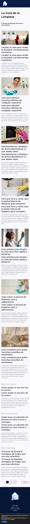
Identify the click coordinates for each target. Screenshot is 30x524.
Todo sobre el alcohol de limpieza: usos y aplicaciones (13, 299)
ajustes (13, 519)
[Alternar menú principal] (27, 3)
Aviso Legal (15, 505)
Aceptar (4, 521)
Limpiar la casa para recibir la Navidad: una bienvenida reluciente (14, 49)
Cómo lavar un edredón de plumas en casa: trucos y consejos (14, 419)
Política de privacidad (15, 508)
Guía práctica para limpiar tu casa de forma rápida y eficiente (14, 251)
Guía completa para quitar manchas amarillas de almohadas (14, 352)
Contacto (15, 510)
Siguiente (26, 482)
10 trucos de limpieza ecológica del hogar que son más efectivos (13, 454)
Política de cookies (15, 507)
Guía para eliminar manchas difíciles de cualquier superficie (11, 100)
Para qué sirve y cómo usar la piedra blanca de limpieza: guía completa (14, 201)
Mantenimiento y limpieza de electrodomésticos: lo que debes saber (14, 149)
